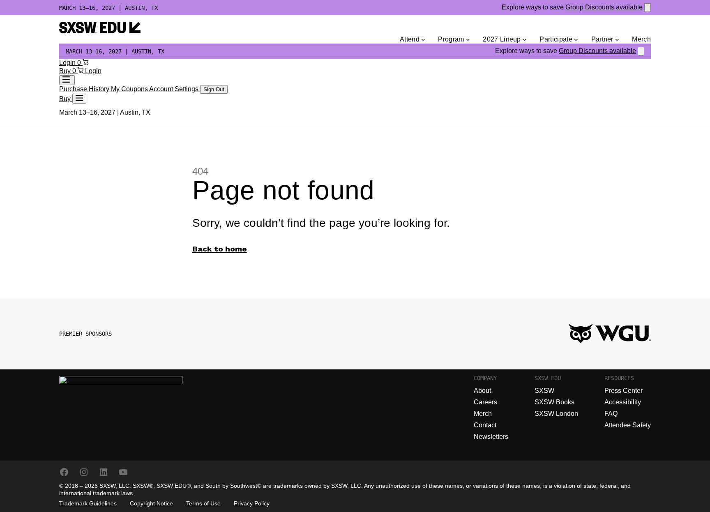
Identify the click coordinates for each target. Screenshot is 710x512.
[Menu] (79, 99)
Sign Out (213, 89)
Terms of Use (203, 503)
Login (68, 62)
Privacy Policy (252, 503)
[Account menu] (67, 80)
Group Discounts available (604, 7)
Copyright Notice (151, 503)
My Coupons (130, 88)
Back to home (219, 249)
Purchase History (85, 88)
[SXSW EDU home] (100, 31)
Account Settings (174, 88)
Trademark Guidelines (88, 503)
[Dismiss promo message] (647, 7)
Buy (65, 70)
